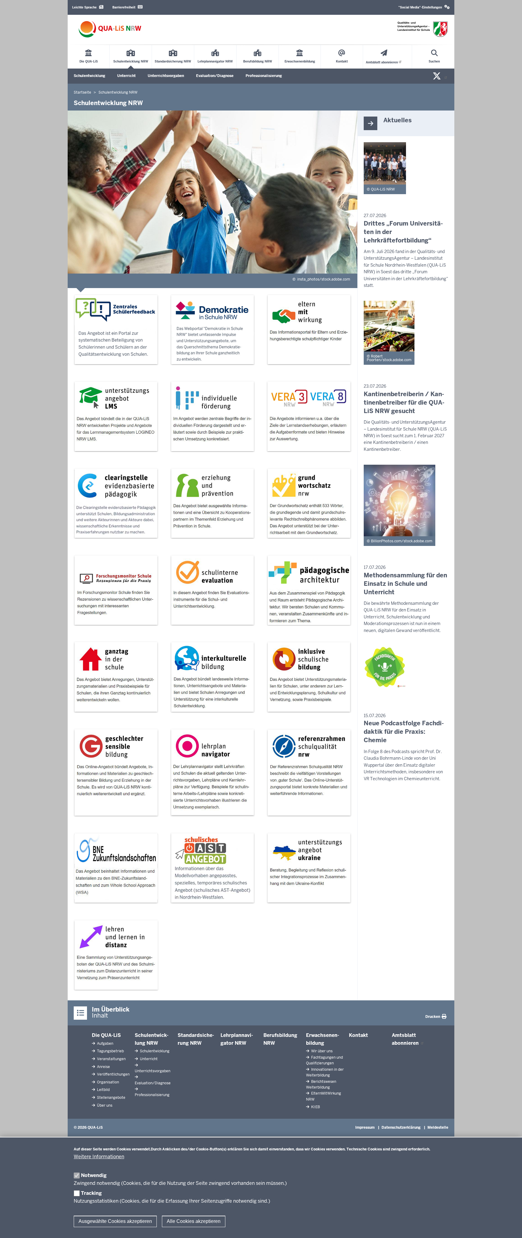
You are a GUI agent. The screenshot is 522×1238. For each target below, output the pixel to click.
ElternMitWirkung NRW (323, 1096)
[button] (424, 7)
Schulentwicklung (89, 75)
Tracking (91, 1193)
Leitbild (103, 1089)
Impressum (365, 1127)
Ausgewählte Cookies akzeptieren (115, 1221)
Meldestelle (437, 1127)
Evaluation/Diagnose (215, 75)
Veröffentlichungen (113, 1074)
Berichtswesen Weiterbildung (321, 1084)
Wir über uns (321, 1051)
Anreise (103, 1066)
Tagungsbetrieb (110, 1051)
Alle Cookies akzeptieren (194, 1221)
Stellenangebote (110, 1097)
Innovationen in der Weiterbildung (325, 1072)
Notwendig (94, 1175)
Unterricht (126, 75)
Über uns (104, 1105)
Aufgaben (104, 1043)
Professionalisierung (264, 75)
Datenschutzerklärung (401, 1127)
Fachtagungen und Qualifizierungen (324, 1060)
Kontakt (358, 1035)
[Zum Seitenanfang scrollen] (510, 1227)
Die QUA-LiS (106, 1035)
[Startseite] (110, 29)
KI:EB (315, 1107)
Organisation (107, 1082)
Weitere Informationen (99, 1156)
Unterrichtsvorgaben (166, 75)
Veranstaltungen (111, 1059)
